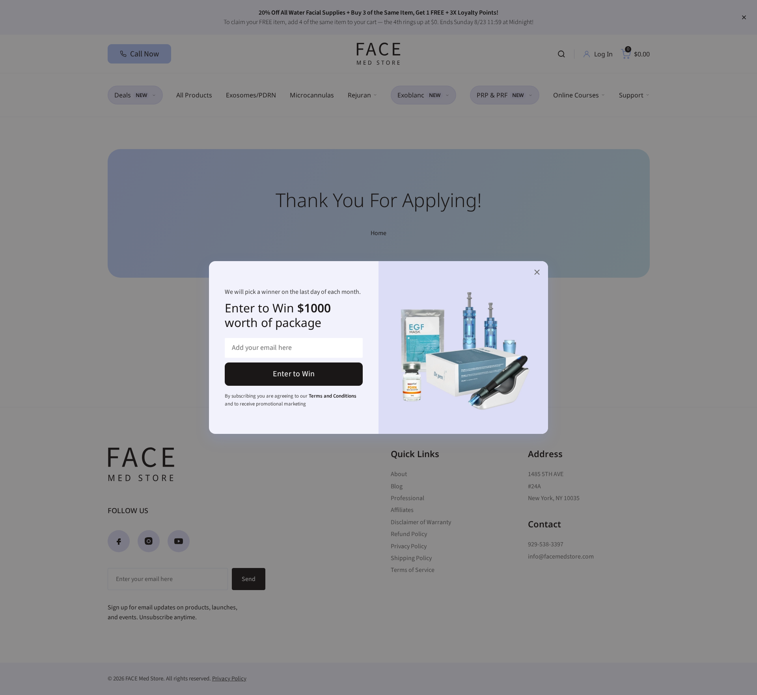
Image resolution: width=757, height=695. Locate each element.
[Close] (537, 272)
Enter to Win (294, 373)
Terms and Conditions (332, 396)
